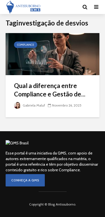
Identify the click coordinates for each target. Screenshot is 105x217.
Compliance (25, 45)
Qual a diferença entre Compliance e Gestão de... (49, 90)
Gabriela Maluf (33, 105)
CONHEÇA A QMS (25, 180)
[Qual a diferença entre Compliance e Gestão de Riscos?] (52, 53)
